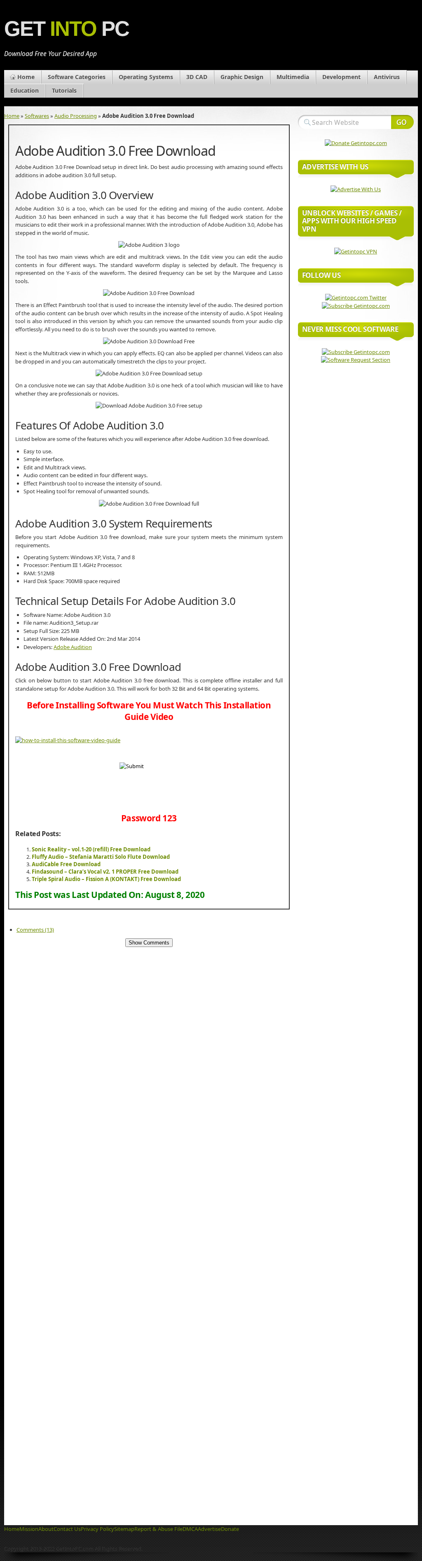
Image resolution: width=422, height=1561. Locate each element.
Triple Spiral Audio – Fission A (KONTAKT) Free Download (106, 879)
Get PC (66, 28)
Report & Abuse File (158, 1529)
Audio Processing (75, 116)
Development (341, 77)
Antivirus (387, 77)
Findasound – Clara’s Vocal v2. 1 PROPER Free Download (105, 871)
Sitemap (124, 1529)
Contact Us (67, 1529)
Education (24, 90)
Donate (230, 1529)
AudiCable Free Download (66, 864)
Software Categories (77, 77)
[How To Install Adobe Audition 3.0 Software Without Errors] (67, 740)
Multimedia (293, 77)
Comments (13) (35, 929)
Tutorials (64, 90)
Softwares (37, 116)
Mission (28, 1529)
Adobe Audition (73, 647)
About (46, 1529)
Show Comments (149, 943)
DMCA (190, 1529)
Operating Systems (146, 77)
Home (26, 77)
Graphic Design (241, 77)
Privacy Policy (97, 1529)
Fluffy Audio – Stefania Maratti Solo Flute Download (101, 856)
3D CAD (196, 77)
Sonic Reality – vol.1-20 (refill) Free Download (91, 849)
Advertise (209, 1529)
